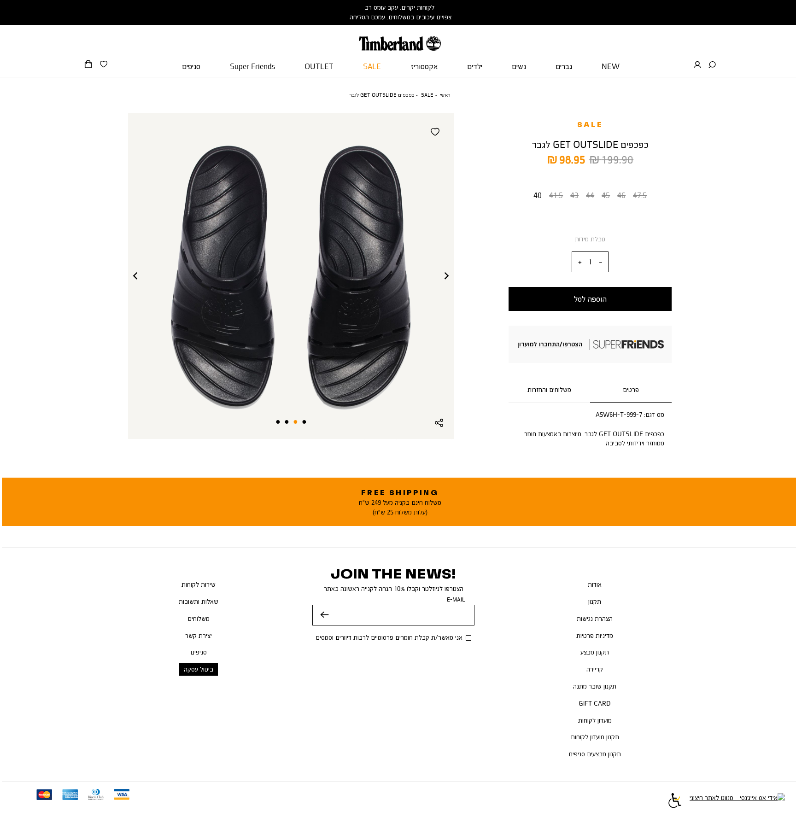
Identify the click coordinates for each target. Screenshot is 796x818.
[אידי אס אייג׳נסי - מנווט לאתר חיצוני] (737, 802)
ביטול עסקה (198, 669)
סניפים (198, 652)
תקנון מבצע (594, 652)
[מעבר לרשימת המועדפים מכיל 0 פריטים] (103, 64)
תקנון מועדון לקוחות (595, 737)
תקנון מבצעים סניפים (594, 754)
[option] (537, 197)
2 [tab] (296, 422)
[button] (712, 65)
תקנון (594, 601)
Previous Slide (135, 276)
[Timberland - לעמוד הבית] (399, 38)
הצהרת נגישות (595, 618)
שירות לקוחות (198, 584)
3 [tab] (286, 422)
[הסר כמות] (600, 262)
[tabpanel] (291, 276)
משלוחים (198, 618)
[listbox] (590, 197)
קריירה (594, 669)
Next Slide (446, 276)
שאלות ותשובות (198, 601)
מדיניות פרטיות (594, 635)
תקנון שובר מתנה (594, 686)
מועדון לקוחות (595, 720)
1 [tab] (304, 422)
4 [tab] (278, 422)
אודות (595, 584)
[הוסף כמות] (580, 262)
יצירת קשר (198, 635)
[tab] (631, 390)
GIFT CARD (595, 703)
